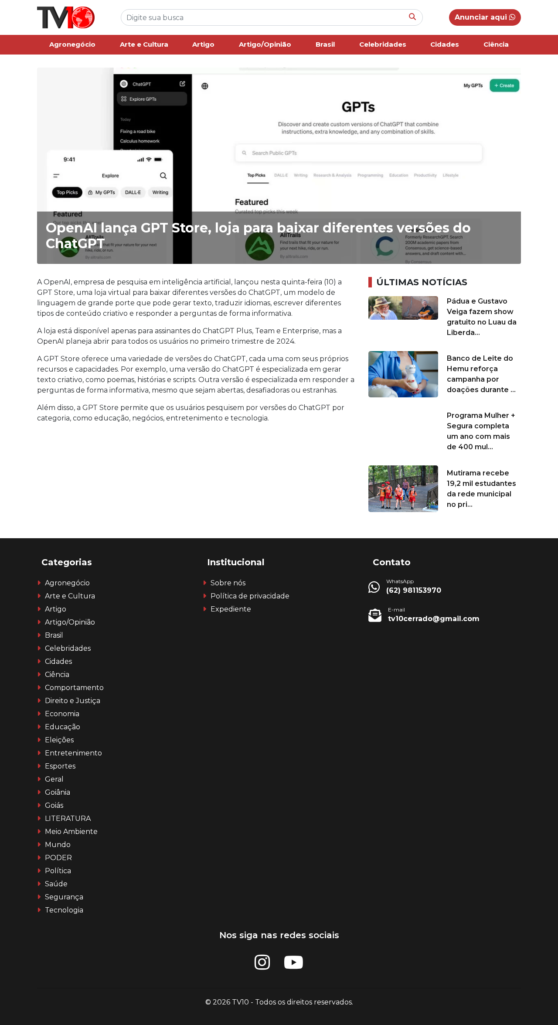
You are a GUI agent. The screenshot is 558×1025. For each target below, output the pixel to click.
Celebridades (382, 44)
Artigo (203, 44)
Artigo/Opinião (265, 44)
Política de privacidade (250, 596)
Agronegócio (72, 44)
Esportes (60, 766)
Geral (54, 779)
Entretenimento (73, 753)
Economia (62, 714)
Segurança (64, 897)
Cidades (444, 44)
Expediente (231, 609)
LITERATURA (68, 818)
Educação (62, 727)
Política (58, 871)
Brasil (325, 44)
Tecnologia (64, 910)
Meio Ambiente (71, 831)
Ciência (496, 44)
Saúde (56, 884)
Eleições (59, 740)
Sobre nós (228, 583)
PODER (58, 858)
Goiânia (57, 792)
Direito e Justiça (72, 701)
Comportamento (74, 687)
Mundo (58, 844)
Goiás (54, 805)
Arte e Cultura (144, 44)
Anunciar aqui (482, 17)
